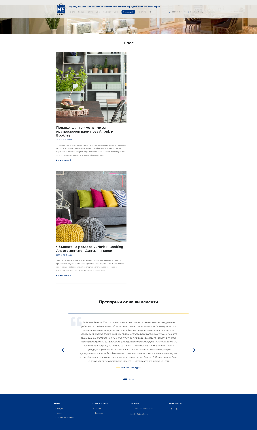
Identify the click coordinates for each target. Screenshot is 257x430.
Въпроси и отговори (66, 417)
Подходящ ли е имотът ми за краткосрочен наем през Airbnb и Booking (84, 131)
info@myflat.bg (196, 12)
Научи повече (62, 160)
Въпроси (107, 12)
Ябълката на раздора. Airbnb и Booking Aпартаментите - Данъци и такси (89, 249)
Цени (98, 12)
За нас (81, 12)
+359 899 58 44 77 (178, 12)
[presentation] (63, 350)
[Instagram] (176, 409)
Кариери (99, 413)
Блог (116, 12)
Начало (72, 12)
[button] (125, 379)
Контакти (142, 12)
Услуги (90, 12)
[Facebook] (171, 409)
